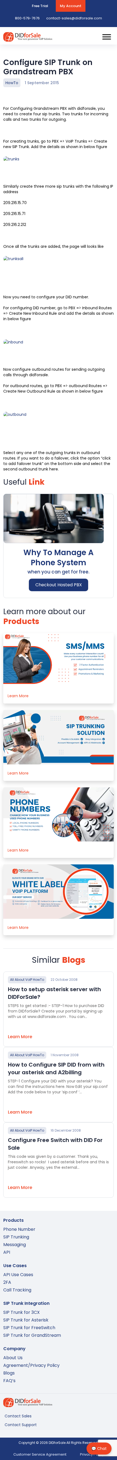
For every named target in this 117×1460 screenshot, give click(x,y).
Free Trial (40, 5)
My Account (70, 5)
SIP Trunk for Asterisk (25, 1320)
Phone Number (19, 1229)
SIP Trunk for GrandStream (32, 1335)
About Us (13, 1358)
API (6, 1252)
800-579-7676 (27, 18)
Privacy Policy (92, 1454)
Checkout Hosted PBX (58, 585)
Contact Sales (18, 1416)
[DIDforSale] (27, 39)
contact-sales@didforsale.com (74, 18)
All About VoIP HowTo (27, 979)
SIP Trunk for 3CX (21, 1312)
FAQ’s (9, 1380)
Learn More (18, 696)
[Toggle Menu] (106, 36)
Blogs (9, 1373)
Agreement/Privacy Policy (31, 1365)
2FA (7, 1282)
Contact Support (21, 1424)
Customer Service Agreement (39, 1454)
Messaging (14, 1244)
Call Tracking (17, 1290)
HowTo (11, 83)
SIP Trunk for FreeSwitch (29, 1327)
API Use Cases (18, 1274)
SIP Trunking (16, 1237)
